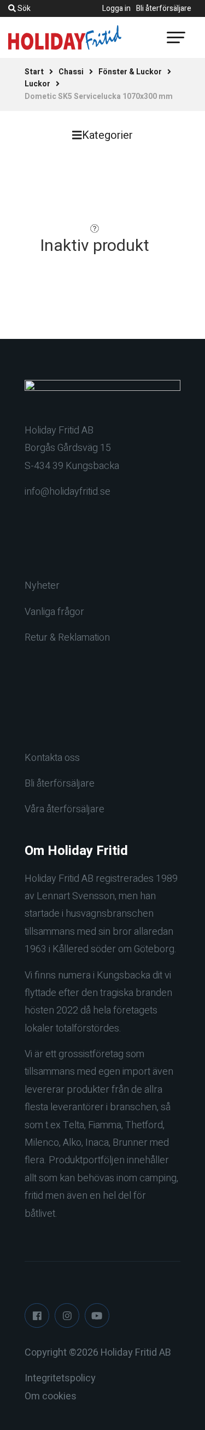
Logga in (116, 8)
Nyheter (42, 585)
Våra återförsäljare (64, 809)
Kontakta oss (52, 758)
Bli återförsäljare (163, 8)
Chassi (71, 72)
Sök (23, 8)
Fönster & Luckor (130, 72)
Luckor (37, 84)
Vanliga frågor (54, 612)
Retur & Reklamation (67, 637)
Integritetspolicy (60, 1378)
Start (34, 72)
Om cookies (51, 1396)
